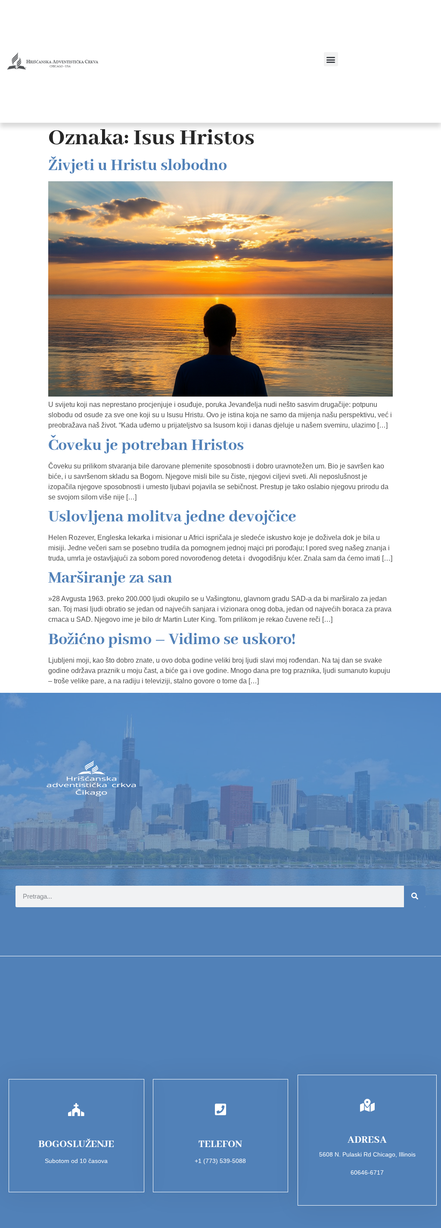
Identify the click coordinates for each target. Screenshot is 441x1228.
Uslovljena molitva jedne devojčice (172, 517)
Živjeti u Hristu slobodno (137, 165)
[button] (331, 59)
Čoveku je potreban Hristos (146, 445)
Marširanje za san (110, 578)
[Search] (414, 896)
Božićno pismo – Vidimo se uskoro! (171, 640)
